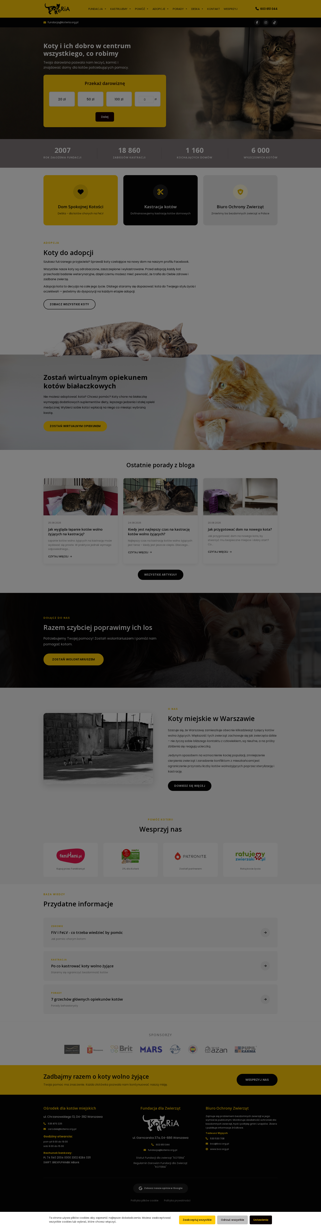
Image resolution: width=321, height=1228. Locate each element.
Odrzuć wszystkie (232, 1220)
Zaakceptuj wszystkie (197, 1220)
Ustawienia (260, 1220)
